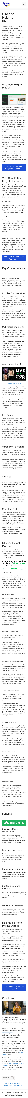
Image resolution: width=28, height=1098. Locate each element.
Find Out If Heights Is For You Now (14, 258)
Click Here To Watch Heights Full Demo (13, 167)
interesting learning (7, 1032)
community (5, 1065)
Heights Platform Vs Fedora (12, 1083)
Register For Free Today (14, 383)
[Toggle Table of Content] (11, 1077)
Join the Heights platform (16, 1063)
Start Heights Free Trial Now (14, 987)
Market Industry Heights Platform (13, 1085)
